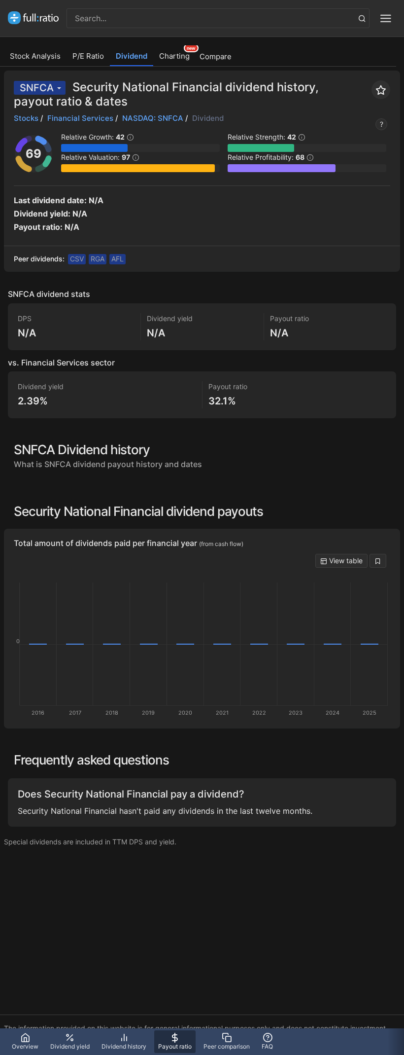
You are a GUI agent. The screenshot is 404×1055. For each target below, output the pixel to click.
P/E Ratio (88, 56)
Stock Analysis (35, 56)
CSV (77, 259)
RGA (97, 259)
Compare (216, 56)
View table (345, 560)
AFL (117, 259)
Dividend (131, 56)
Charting (174, 56)
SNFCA (37, 88)
